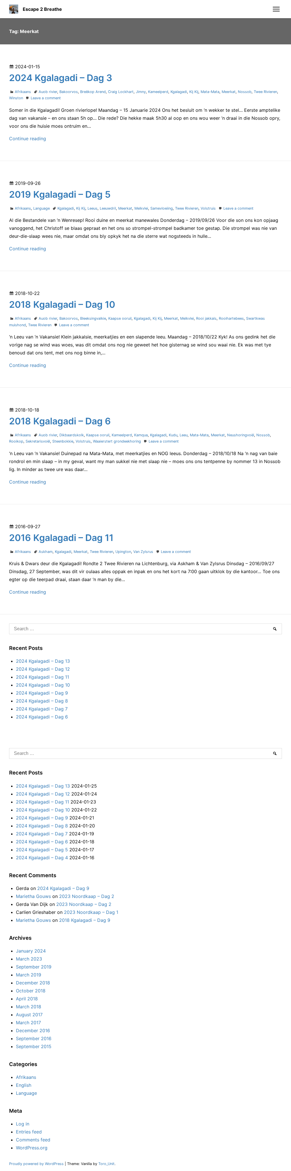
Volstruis (208, 208)
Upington (123, 552)
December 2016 (33, 1030)
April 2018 (27, 998)
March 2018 (28, 1006)
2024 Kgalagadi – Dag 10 (43, 685)
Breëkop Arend (93, 92)
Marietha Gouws (33, 896)
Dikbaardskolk (71, 435)
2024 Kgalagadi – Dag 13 (43, 661)
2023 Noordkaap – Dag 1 (91, 912)
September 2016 (33, 1038)
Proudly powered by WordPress (37, 1164)
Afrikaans (23, 92)
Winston (16, 98)
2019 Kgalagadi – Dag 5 (60, 194)
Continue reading (27, 138)
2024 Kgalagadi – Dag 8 (42, 701)
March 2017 (28, 1022)
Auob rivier (48, 92)
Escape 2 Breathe (42, 9)
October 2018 (30, 991)
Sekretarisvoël (38, 441)
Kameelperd (158, 92)
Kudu (173, 435)
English (23, 1085)
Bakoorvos (68, 92)
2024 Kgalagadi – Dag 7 (42, 709)
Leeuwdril (108, 208)
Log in (22, 1124)
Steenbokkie (62, 441)
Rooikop (16, 441)
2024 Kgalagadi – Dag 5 (42, 849)
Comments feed (33, 1140)
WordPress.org (31, 1148)
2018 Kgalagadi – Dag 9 (84, 920)
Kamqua (141, 435)
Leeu (184, 435)
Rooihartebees (231, 318)
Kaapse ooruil (120, 318)
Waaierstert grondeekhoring (117, 441)
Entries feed (29, 1132)
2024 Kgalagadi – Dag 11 (42, 677)
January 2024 (31, 951)
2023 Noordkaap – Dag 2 (86, 896)
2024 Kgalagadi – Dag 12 (43, 669)
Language (41, 208)
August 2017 (29, 1014)
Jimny (141, 92)
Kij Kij (193, 92)
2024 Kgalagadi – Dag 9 (42, 693)
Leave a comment (46, 98)
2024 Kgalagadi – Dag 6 (42, 717)
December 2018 (33, 983)
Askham (46, 552)
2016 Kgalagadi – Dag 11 (61, 537)
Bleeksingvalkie (93, 318)
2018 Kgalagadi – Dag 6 (60, 421)
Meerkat (229, 92)
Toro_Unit (106, 1164)
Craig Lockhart (121, 92)
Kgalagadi (179, 92)
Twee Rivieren (265, 92)
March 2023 (29, 959)
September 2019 (33, 967)
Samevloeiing (161, 208)
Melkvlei (141, 208)
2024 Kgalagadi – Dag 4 (42, 857)
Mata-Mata (210, 92)
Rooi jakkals (206, 318)
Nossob (244, 92)
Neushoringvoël (240, 435)
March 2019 (28, 975)
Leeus (92, 208)
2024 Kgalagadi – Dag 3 (60, 77)
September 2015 (33, 1046)
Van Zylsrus (143, 552)
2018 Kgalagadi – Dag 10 (62, 304)
